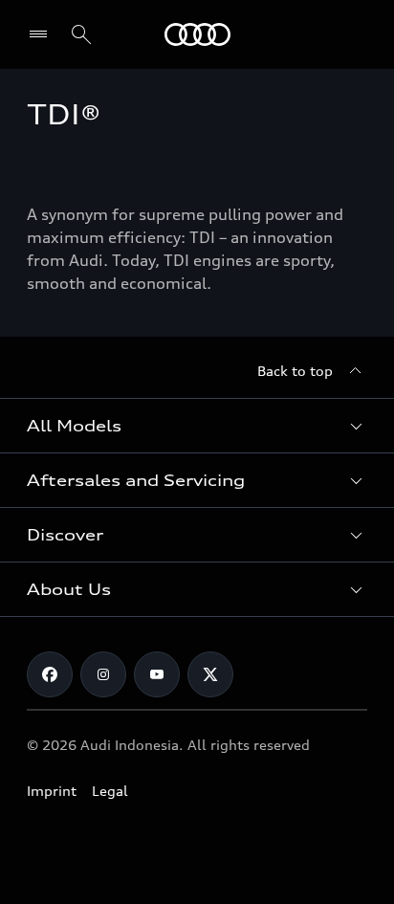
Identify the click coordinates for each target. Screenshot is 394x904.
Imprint (52, 791)
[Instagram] (103, 674)
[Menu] (42, 34)
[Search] (81, 34)
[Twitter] (210, 674)
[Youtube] (157, 674)
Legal (110, 791)
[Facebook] (50, 674)
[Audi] (197, 34)
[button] (197, 425)
